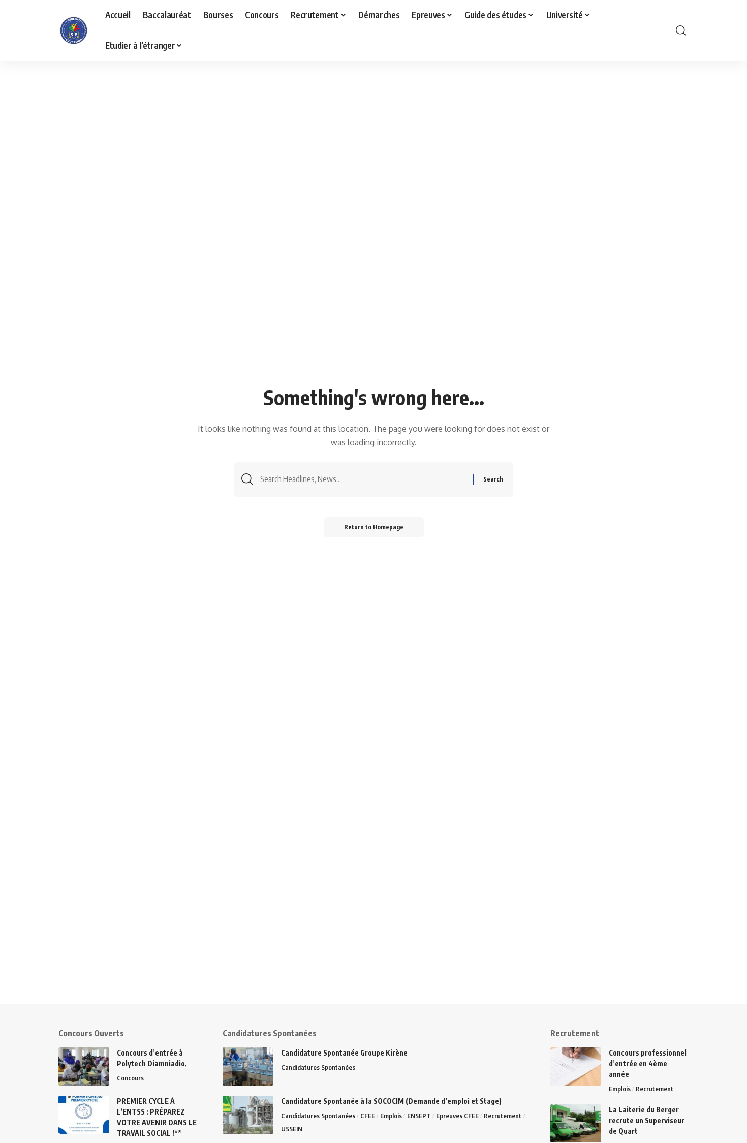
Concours (130, 1078)
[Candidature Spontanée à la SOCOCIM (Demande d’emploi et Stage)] (248, 1115)
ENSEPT (419, 1115)
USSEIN (291, 1129)
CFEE (367, 1115)
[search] (681, 30)
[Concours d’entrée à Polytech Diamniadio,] (83, 1066)
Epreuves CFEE (457, 1115)
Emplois (391, 1115)
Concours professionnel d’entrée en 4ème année (648, 1063)
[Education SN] (73, 30)
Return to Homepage (373, 527)
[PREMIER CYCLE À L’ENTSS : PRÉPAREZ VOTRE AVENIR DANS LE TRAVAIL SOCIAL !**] (83, 1115)
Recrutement (502, 1115)
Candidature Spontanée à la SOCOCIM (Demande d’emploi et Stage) (391, 1101)
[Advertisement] (315, 932)
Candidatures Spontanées (318, 1067)
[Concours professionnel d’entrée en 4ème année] (575, 1066)
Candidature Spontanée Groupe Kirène (344, 1052)
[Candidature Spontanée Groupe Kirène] (248, 1066)
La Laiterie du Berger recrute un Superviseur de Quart (646, 1120)
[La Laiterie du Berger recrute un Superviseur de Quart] (575, 1123)
